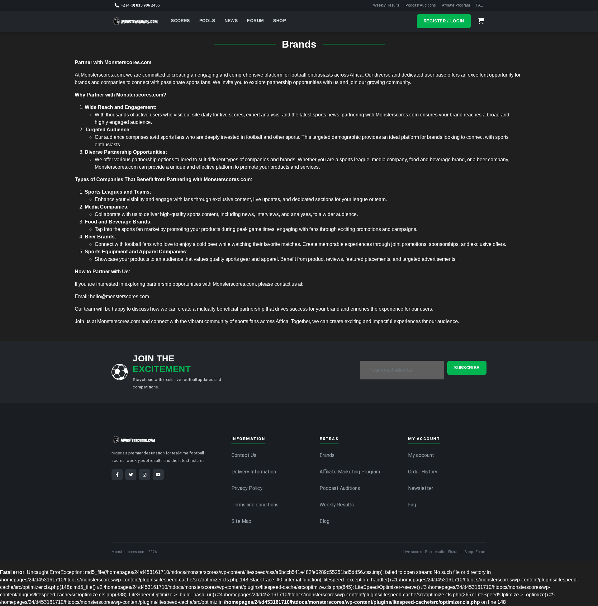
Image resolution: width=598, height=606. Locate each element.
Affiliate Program (456, 5)
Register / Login (444, 21)
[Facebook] (117, 474)
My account (421, 455)
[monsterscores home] (136, 21)
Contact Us (243, 455)
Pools (207, 20)
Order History (422, 472)
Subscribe (467, 367)
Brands (327, 455)
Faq (412, 505)
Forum (255, 20)
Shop (279, 20)
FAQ (479, 5)
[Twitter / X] (130, 474)
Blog (325, 521)
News (231, 20)
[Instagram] (144, 474)
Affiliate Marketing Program (350, 472)
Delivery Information (253, 472)
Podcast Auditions (421, 5)
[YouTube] (158, 474)
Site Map (241, 521)
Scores (180, 20)
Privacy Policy (247, 488)
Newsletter (420, 488)
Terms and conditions (254, 505)
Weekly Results (386, 5)
